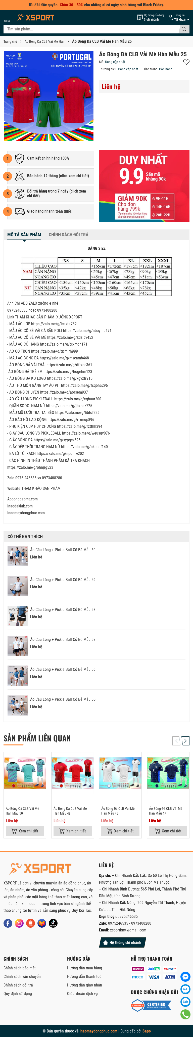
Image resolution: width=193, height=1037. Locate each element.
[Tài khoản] (177, 17)
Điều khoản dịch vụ (82, 993)
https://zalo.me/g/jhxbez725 (69, 405)
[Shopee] (30, 923)
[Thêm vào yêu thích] (41, 759)
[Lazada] (41, 923)
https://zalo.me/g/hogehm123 (67, 371)
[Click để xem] (49, 96)
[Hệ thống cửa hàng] (150, 17)
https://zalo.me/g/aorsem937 (64, 392)
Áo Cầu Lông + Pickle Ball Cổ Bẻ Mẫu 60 (62, 549)
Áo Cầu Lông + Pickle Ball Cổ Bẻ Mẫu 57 (62, 639)
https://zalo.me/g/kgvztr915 (69, 378)
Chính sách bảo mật (20, 968)
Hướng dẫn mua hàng (84, 968)
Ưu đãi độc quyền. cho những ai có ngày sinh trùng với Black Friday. (96, 5)
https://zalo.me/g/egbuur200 (77, 399)
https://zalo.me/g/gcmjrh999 (54, 351)
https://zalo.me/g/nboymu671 (87, 330)
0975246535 (128, 916)
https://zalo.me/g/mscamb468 (64, 358)
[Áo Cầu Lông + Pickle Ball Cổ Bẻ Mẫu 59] (18, 586)
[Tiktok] (53, 923)
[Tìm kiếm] (183, 29)
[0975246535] (185, 989)
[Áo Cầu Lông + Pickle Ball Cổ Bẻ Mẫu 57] (18, 646)
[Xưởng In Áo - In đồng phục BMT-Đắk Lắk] (36, 17)
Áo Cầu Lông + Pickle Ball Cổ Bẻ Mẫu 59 (62, 579)
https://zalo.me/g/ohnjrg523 (30, 467)
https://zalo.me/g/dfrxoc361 (69, 364)
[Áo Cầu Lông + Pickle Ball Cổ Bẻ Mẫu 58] (18, 616)
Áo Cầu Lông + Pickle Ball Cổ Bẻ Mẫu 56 (62, 669)
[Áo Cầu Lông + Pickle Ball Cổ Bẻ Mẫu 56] (18, 676)
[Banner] (144, 186)
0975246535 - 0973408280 (129, 923)
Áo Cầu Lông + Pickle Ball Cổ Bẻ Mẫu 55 (62, 699)
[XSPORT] (41, 868)
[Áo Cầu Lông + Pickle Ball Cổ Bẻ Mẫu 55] (18, 705)
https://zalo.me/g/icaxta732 (54, 323)
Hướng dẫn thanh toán (85, 976)
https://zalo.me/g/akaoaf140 (84, 446)
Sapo (146, 1031)
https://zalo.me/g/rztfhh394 (79, 426)
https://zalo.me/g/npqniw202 (60, 453)
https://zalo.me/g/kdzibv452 (70, 337)
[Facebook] (8, 923)
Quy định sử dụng (18, 993)
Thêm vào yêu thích (186, 62)
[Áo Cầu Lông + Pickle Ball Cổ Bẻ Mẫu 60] (18, 556)
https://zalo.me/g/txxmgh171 (63, 344)
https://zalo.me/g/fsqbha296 (84, 385)
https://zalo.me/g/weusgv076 (86, 433)
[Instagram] (19, 923)
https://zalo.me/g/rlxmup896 (70, 419)
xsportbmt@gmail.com (128, 930)
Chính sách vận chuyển (22, 976)
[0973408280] (185, 1002)
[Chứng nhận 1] (151, 1005)
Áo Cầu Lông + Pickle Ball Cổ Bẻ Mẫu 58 (62, 609)
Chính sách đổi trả (18, 985)
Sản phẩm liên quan (37, 738)
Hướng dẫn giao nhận (84, 985)
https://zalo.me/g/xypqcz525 (57, 440)
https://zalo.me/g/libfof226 (77, 412)
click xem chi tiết (74, 175)
